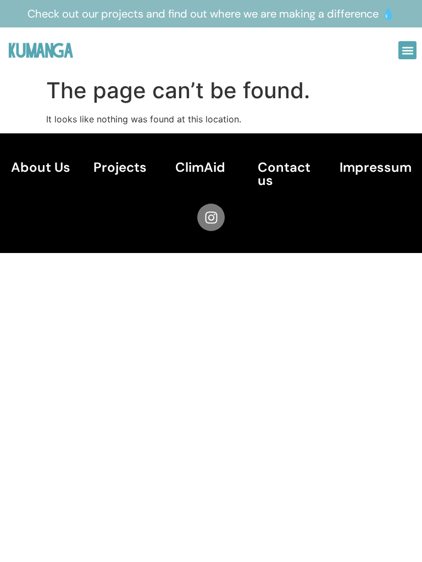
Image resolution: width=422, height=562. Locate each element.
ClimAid (200, 167)
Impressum (376, 167)
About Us (40, 167)
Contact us (284, 174)
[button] (407, 50)
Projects (120, 167)
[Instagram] (211, 217)
